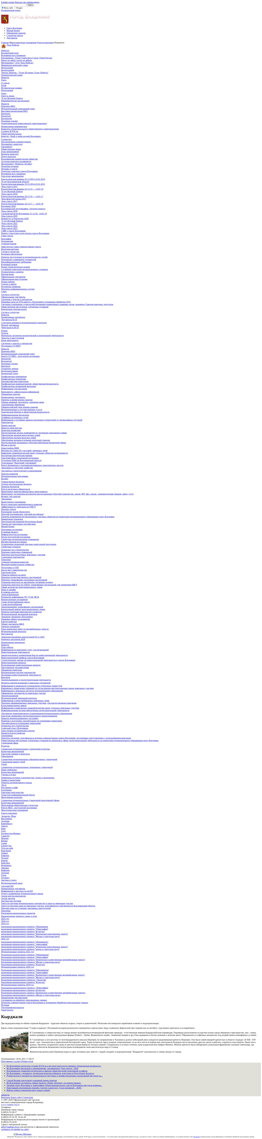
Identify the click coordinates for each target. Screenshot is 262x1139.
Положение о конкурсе (12, 144)
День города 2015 (9, 186)
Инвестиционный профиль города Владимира (22, 658)
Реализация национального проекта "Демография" (24, 957)
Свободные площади (11, 547)
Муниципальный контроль (13, 631)
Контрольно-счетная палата (14, 309)
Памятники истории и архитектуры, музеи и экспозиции (27, 778)
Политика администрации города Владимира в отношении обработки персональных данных (44, 1002)
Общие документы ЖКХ (12, 624)
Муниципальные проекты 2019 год (17, 985)
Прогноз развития (9, 474)
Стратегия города (15, 35)
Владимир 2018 (8, 206)
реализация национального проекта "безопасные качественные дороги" (34, 947)
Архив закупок (8, 898)
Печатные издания (9, 166)
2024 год (5, 921)
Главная (4, 42)
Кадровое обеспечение (11, 254)
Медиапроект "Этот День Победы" (17, 63)
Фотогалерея (7, 68)
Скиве (4, 843)
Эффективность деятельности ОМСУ (18, 507)
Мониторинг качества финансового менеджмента (24, 491)
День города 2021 (9, 223)
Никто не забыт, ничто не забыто (16, 60)
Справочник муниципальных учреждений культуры (25, 749)
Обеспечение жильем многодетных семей (20, 435)
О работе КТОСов (9, 131)
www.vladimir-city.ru (10, 1105)
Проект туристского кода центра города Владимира (25, 233)
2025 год (5, 919)
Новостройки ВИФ (10, 448)
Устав (3, 85)
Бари (3, 828)
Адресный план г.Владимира (14, 728)
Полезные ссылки (9, 121)
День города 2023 (9, 228)
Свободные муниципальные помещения (20, 539)
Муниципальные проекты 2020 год (17, 967)
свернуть (5, 1095)
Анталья (5, 873)
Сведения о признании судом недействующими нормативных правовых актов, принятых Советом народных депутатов (57, 304)
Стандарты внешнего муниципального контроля (24, 323)
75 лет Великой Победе (12, 221)
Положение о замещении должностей (18, 259)
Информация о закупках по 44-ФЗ (17, 891)
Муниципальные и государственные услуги (21, 409)
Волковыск (6, 865)
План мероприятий (10, 151)
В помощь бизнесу (9, 532)
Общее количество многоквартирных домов (21, 587)
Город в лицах (7, 96)
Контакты (5, 113)
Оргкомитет (6, 147)
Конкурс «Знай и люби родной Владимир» (21, 136)
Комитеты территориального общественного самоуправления (30, 129)
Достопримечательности (12, 1007)
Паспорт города (8, 509)
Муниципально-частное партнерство (18, 672)
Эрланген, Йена (8, 816)
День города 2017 (9, 201)
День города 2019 (9, 216)
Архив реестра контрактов (13, 896)
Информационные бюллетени (15, 415)
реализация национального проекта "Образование (24, 926)
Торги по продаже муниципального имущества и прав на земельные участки (37, 903)
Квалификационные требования (16, 262)
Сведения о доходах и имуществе (16, 299)
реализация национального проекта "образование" (24, 942)
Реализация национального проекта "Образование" (25, 955)
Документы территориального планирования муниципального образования (36, 713)
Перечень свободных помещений (16, 552)
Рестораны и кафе (9, 787)
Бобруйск (5, 863)
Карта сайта (16, 1097)
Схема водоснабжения (11, 604)
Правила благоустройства (13, 733)
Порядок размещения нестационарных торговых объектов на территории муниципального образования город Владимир (57, 517)
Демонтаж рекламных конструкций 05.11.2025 (22, 637)
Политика (196, 1136)
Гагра (3, 875)
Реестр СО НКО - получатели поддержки (20, 356)
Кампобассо (6, 823)
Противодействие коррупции (15, 381)
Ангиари (5, 821)
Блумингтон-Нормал (10, 833)
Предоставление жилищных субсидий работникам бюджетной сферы (33, 442)
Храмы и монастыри (10, 780)
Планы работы (8, 282)
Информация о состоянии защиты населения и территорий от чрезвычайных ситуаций (41, 420)
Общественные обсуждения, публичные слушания (24, 307)
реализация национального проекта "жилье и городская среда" (30, 949)
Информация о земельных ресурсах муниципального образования (32, 691)
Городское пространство (12, 792)
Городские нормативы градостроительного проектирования (29, 716)
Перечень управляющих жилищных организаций (24, 580)
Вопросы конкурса (10, 154)
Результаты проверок (11, 286)
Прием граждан (8, 425)
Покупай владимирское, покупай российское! (22, 514)
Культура (5, 746)
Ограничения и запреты (12, 272)
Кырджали (6, 850)
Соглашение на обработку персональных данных (24, 1000)
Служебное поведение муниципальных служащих (24, 269)
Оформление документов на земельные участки (23, 693)
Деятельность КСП (10, 327)
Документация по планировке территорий (21, 723)
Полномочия (7, 241)
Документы (12, 38)
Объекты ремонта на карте (13, 575)
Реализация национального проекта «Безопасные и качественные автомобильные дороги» (43, 993)
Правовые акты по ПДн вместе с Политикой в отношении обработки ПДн (36, 302)
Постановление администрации (16, 142)
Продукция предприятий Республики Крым (21, 521)
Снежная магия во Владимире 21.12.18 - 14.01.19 (24, 213)
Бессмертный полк (10, 53)
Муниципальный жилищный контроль (19, 614)
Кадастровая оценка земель (13, 705)
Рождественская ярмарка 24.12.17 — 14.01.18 (22, 204)
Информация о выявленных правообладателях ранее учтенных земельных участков (40, 708)
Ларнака (5, 868)
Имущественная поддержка (14, 542)
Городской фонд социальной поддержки (20, 458)
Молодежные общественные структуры (19, 805)
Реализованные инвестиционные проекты (21, 665)
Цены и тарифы (8, 589)
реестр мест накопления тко (14, 570)
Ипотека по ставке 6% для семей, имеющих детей (24, 450)
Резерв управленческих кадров (15, 267)
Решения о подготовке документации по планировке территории (31, 721)
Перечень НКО (8, 106)
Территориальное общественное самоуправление (24, 123)
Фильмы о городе (9, 169)
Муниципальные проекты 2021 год (17, 952)
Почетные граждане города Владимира (19, 171)
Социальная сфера (9, 743)
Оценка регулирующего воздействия (18, 524)
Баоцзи (4, 860)
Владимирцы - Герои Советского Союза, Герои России (26, 58)
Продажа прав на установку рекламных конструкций (26, 908)
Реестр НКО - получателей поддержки (19, 808)
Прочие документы (10, 325)
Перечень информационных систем (17, 289)
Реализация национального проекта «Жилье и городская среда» (31, 995)
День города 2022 (9, 226)
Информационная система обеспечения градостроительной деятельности (35, 710)
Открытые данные (9, 368)
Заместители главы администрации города (21, 247)
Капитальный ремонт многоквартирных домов (23, 609)
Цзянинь (5, 855)
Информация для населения (14, 389)
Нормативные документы (13, 317)
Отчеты (4, 333)
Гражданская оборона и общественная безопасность (25, 412)
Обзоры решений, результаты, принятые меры (22, 402)
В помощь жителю (9, 592)
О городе (5, 83)
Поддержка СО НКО (11, 346)
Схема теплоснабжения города (15, 602)
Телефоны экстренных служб (14, 417)
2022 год (5, 939)
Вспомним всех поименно (13, 55)
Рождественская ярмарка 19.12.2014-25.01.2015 (23, 184)
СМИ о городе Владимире (13, 231)
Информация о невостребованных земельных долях (25, 700)
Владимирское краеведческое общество (19, 159)
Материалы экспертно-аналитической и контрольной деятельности (32, 335)
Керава (4, 841)
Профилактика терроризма (13, 379)
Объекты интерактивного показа (16, 782)
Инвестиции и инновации (13, 502)
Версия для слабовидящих (27, 2)
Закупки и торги (9, 880)
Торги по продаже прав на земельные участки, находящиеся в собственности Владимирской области (48, 906)
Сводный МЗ (7, 886)
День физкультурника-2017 (13, 199)
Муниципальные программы (14, 476)
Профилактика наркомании (14, 376)
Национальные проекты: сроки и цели (19, 916)
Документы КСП (9, 319)
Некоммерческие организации (15, 101)
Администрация (8, 244)
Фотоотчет (6, 116)
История (5, 1005)
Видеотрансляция (9, 371)
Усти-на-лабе (7, 848)
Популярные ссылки (11, 1061)
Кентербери (6, 818)
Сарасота (5, 836)
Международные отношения (23, 42)
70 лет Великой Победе (12, 98)
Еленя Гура (6, 846)
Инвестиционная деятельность (15, 652)
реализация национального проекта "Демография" (24, 929)
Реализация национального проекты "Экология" (23, 980)
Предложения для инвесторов (15, 667)
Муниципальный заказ (11, 883)
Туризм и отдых (8, 774)
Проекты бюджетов (10, 486)
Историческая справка (11, 88)
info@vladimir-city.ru (10, 1127)
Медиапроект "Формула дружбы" (16, 164)
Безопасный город (9, 373)
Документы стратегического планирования (21, 471)
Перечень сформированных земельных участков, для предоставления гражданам (38, 703)
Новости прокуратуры (11, 428)
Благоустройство (9, 621)
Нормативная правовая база (14, 126)
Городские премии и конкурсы (15, 754)
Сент (3, 831)
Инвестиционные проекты (13, 662)
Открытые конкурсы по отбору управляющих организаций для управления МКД (39, 585)
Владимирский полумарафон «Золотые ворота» (23, 209)
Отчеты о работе (9, 284)
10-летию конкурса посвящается (16, 161)
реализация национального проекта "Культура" (23, 931)
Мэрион (5, 838)
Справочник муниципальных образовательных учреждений (29, 759)
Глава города (7, 236)
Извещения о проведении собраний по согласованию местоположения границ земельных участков (47, 688)
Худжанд (5, 878)
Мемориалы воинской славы (14, 65)
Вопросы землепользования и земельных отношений (25, 683)
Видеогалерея (7, 70)
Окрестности (7, 1010)
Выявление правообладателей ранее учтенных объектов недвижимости (34, 453)
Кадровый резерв (9, 264)
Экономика (6, 499)
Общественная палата (11, 134)
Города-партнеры (45, 42)
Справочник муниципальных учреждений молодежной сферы (30, 800)
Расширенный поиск (10, 10)
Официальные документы (13, 277)
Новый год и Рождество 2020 (15, 218)
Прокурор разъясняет (11, 430)
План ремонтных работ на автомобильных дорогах (25, 629)
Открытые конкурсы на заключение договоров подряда (27, 582)
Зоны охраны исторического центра (18, 731)
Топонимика (7, 735)
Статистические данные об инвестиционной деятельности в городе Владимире (38, 660)
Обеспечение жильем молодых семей (18, 438)
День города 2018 (9, 211)
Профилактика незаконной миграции (18, 386)
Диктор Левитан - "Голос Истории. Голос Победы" (25, 72)
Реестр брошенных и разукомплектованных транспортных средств (32, 465)
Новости (5, 50)
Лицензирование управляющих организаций (22, 607)
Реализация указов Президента (15, 512)
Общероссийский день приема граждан (19, 407)
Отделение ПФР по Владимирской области (21, 460)
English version (7, 2)
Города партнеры (9, 813)
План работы (7, 647)
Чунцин (4, 858)
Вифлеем (5, 870)
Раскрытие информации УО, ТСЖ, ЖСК (20, 597)
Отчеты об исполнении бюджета (16, 484)
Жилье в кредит (8, 445)
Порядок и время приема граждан (17, 400)
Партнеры (6, 911)
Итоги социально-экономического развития (21, 504)
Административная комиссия (15, 562)
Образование (7, 756)
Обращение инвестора (11, 670)
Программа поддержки (12, 529)
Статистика (27, 1097)
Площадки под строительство (15, 550)
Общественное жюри (11, 149)
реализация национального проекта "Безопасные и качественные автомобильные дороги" (43, 975)
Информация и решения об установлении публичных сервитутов (31, 686)
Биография (6, 239)
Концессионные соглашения (14, 599)
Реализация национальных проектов (18, 913)
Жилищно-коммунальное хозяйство (17, 564)
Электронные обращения (13, 404)
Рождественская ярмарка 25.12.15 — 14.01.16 (22, 189)
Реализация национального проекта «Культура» (23, 990)
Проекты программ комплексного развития (21, 612)
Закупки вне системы (11, 901)
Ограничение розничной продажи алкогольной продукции (28, 544)
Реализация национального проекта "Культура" (23, 964)
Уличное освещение (10, 626)
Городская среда (8, 572)
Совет (4, 291)
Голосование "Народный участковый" (19, 463)
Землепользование (9, 696)
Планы (4, 330)
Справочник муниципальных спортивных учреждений (27, 767)
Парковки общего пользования (15, 619)
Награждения (7, 274)
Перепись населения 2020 (13, 639)
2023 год (5, 923)
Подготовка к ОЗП (10, 567)
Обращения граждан (16, 33)
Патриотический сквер (12, 75)
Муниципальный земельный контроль (19, 698)
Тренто (4, 826)
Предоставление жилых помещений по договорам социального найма (34, 433)
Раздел (19, 8)
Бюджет (4, 479)
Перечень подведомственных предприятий (21, 577)
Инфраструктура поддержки (14, 534)
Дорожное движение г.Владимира (17, 617)
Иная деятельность (10, 340)
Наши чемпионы (9, 770)
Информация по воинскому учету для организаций (25, 650)
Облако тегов (27, 1061)
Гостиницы (6, 790)
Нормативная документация (14, 997)
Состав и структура (10, 251)
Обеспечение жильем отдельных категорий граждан (25, 440)
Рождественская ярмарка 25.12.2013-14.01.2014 (23, 179)
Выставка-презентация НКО (14, 111)
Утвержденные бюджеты (12, 482)
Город (4, 80)
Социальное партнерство (13, 557)
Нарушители (7, 634)
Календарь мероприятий (12, 751)
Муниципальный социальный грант (18, 109)
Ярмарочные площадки (12, 519)
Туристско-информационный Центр (18, 795)
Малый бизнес (13, 30)
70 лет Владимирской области (15, 181)
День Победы (13, 45)
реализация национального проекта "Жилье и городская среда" (30, 936)
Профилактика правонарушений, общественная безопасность (30, 384)
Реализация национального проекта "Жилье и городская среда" (30, 962)
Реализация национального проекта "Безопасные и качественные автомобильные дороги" (43, 960)
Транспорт (6, 559)
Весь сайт (8, 8)
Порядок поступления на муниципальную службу (24, 257)
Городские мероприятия (12, 176)
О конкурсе (6, 139)
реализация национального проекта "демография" (24, 944)
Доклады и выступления (12, 338)
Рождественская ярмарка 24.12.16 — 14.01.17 (22, 196)
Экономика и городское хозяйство (17, 468)
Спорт (4, 764)
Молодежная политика (11, 797)
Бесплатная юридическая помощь (16, 455)
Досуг (4, 785)
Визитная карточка (10, 249)
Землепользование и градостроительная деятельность (26, 680)
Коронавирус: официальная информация (20, 392)
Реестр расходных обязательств (15, 489)
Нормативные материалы (13, 642)
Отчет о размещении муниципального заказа (22, 893)
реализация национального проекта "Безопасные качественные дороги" (34, 934)
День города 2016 (9, 194)
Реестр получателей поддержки (15, 537)
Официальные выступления (14, 279)
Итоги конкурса (8, 156)
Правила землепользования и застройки (19, 718)
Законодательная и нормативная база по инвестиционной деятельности (34, 655)
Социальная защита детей (13, 762)
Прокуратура (7, 422)
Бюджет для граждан (10, 496)
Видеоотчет (6, 118)
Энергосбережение (10, 594)
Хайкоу (4, 853)
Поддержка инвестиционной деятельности (21, 675)
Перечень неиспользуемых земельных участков (23, 555)
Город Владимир (14, 28)
